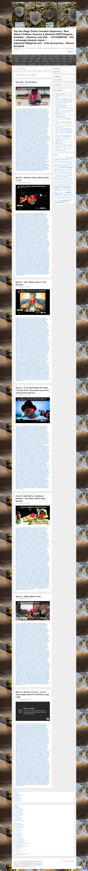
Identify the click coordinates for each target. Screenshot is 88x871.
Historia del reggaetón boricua (25, 142)
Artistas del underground (20, 112)
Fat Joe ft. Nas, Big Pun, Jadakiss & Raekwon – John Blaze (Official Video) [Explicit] (31, 498)
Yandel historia (41, 170)
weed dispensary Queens (63, 195)
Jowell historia (33, 143)
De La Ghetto (42, 134)
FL (15, 822)
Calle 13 (38, 126)
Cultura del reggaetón (34, 340)
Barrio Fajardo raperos (31, 118)
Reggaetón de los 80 (35, 162)
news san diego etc (19, 834)
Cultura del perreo (27, 128)
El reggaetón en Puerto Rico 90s (32, 139)
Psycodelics (64, 61)
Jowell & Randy (28, 143)
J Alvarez (36, 248)
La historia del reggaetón (37, 144)
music (20, 108)
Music (52, 61)
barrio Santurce (24, 124)
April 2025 (17, 797)
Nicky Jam (44, 147)
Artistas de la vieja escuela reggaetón (37, 214)
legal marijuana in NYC (63, 175)
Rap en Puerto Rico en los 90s (24, 153)
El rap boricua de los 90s (45, 138)
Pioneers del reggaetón (28, 149)
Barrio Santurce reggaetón (27, 125)
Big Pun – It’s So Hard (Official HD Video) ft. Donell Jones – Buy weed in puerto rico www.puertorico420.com (32, 390)
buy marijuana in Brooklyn (64, 162)
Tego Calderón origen (28, 168)
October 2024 (17, 800)
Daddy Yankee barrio (19, 133)
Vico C (21, 169)
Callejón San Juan (23, 127)
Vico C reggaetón (32, 169)
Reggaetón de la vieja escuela (25, 162)
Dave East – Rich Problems (26, 82)
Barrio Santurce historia (31, 124)
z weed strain (62, 201)
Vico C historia (25, 169)
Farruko (41, 139)
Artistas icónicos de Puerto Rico (43, 112)
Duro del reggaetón (31, 136)
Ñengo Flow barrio (31, 147)
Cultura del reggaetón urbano (39, 129)
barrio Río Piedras (34, 120)
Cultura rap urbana (31, 131)
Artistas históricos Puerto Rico (31, 112)
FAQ (49, 56)
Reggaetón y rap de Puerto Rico (37, 165)
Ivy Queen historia (43, 142)
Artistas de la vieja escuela (33, 108)
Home (16, 56)
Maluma (32, 146)
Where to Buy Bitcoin (57, 64)
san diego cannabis (19, 845)
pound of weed (18, 837)
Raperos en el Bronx (19, 158)
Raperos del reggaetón (44, 157)
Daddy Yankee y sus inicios (25, 134)
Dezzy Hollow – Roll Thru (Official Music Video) (64, 125)
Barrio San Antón (23, 122)
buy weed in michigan (19, 814)
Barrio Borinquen (36, 114)
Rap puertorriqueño (33, 153)
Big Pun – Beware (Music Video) (28, 596)
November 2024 (18, 798)
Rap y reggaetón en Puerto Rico (21, 155)
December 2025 (18, 794)
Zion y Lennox (20, 275)
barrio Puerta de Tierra (26, 120)
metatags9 (30, 61)
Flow (28, 140)
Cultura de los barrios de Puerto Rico (38, 338)
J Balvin (20, 143)
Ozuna (21, 148)
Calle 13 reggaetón (36, 337)
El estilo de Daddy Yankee (43, 136)
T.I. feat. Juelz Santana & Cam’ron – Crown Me (64, 142)
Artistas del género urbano (37, 215)
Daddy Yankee (46, 132)
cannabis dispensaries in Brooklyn (63, 170)
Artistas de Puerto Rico (24, 110)
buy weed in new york (63, 165)
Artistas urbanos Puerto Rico (42, 219)
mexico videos (18, 829)
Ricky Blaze (22, 270)
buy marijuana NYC (66, 164)
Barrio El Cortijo (41, 117)
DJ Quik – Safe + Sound (59, 101)
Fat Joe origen (24, 140)
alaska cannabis (18, 808)
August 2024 (17, 801)
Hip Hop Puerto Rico (40, 245)
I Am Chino (33, 142)
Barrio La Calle (43, 118)
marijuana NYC (58, 185)
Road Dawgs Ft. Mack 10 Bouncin (61, 95)
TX (15, 849)
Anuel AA (44, 213)
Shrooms (40, 64)
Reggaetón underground (26, 164)
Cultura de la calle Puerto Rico (37, 127)
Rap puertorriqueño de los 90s (41, 257)
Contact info (33, 56)
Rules (70, 61)
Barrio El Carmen (34, 117)
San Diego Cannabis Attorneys (21, 846)
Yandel (32, 170)
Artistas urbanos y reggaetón (23, 114)
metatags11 (17, 58)
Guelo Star (31, 140)
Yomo (17, 275)
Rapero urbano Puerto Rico (38, 259)
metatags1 (64, 56)
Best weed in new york (63, 158)
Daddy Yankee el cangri (28, 133)
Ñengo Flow (25, 147)
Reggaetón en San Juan (28, 163)
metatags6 (70, 58)
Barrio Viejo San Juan (46, 125)
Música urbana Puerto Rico (38, 251)
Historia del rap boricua (26, 141)
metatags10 (70, 56)
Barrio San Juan (29, 122)
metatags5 (64, 58)
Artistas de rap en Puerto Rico (34, 110)
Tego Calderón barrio (44, 167)
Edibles (44, 56)
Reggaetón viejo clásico (22, 269)
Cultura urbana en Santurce (36, 342)
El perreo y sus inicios (36, 138)
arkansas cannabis (18, 811)
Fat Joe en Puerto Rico (39, 244)
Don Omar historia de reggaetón (36, 241)
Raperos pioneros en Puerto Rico (36, 263)
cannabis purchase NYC (60, 173)
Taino (33, 167)
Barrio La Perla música (32, 119)
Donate (39, 56)
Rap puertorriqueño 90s (42, 153)
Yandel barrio (36, 170)
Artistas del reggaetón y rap (44, 111)
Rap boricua (38, 150)
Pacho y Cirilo (36, 148)
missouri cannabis (18, 830)
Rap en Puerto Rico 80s (35, 151)
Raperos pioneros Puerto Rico (30, 160)
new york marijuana (62, 188)
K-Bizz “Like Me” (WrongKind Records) (62, 112)
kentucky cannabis (18, 826)
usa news (17, 852)
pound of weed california (19, 838)
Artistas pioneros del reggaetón (21, 113)
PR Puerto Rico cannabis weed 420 (32, 213)
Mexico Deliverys (45, 61)
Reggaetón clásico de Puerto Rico (29, 161)
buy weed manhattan (63, 168)
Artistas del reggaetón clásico (32, 111)
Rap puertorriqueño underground (31, 154)
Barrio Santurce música (40, 124)
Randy (34, 150)
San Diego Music (18, 848)
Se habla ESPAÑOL (32, 64)
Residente (45, 165)
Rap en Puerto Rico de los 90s (36, 256)
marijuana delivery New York (59, 182)
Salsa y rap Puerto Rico (27, 167)
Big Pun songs (21, 337)
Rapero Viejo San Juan (27, 156)
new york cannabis (38, 147)
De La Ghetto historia (39, 240)
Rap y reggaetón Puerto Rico (33, 155)
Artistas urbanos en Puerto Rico (33, 113)
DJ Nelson (26, 135)
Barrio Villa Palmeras (19, 126)
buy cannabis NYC (63, 161)
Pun (45, 359)
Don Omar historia (35, 135)
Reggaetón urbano (34, 164)
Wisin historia (37, 169)
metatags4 (57, 58)
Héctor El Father (36, 140)
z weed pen (65, 200)
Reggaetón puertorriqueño (24, 268)
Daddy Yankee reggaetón (31, 344)
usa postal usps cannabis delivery (21, 853)
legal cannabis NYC (66, 175)
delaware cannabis (18, 818)
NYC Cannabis (58, 190)
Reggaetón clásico (19, 161)
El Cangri (37, 136)
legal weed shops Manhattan (63, 178)
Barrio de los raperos (40, 115)
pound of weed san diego (20, 842)
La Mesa (59, 175)
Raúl (37, 160)
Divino (22, 135)
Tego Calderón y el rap (20, 272)
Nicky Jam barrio (30, 252)
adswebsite (17, 807)
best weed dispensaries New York (60, 158)
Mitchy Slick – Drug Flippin (60, 110)
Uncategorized (18, 850)
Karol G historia (22, 144)
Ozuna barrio (25, 148)
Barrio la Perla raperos (41, 119)
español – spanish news (19, 820)
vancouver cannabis (19, 854)
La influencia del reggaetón (35, 250)
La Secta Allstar (23, 146)
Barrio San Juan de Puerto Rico (38, 122)
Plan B (43, 149)
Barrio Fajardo (24, 118)
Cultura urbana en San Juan (40, 131)
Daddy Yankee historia (37, 133)
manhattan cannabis (19, 827)
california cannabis (18, 815)
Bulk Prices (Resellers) (24, 56)
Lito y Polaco (28, 146)
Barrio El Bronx (28, 117)
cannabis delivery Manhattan (62, 169)
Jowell (23, 143)
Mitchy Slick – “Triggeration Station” (62, 108)
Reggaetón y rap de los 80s (26, 165)
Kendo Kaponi (27, 144)
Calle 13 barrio (42, 126)
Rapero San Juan (42, 155)
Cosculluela (29, 127)
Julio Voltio (39, 143)
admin (26, 84)
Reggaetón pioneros (37, 163)
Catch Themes (71, 861)
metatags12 (24, 58)
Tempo (18, 169)
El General (38, 242)
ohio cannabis (17, 835)
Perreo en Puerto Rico (20, 149)
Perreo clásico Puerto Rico (44, 148)
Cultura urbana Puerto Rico (28, 132)
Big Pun (38, 336)
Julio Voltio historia (44, 143)
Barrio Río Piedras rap (27, 121)
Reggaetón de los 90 (42, 162)
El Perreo (20, 138)
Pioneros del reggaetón (37, 149)
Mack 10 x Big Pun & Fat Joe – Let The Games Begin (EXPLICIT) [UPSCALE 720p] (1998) (32, 694)
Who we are (65, 64)
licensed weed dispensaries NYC (66, 181)
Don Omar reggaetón (23, 136)
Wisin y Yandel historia (23, 273)
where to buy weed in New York (63, 198)
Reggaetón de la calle (30, 265)
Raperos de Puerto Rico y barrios (34, 157)
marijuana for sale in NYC (67, 184)
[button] (84, 867)
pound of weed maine (19, 839)
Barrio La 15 (38, 118)
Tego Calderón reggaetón (37, 168)
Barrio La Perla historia (23, 119)
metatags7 (17, 61)
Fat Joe (45, 139)
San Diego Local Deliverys (20, 64)
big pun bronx (42, 336)
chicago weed (17, 816)
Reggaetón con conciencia (40, 161)
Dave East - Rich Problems (35, 134)
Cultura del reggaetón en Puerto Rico (26, 129)
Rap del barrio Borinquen (26, 151)
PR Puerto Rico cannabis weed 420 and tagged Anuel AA (32, 150)
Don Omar (30, 135)
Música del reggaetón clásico (39, 146)
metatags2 (31, 58)
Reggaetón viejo (41, 164)
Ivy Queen (37, 142)
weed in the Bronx (62, 197)
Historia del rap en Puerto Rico (36, 141)
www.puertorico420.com (25, 170)
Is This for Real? (56, 56)
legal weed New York (65, 178)
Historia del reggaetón (36, 247)
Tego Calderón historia (20, 168)
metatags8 (23, 61)
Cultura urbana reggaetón (38, 132)
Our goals (58, 61)
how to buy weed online (19, 824)
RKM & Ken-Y (20, 167)
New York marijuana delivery (65, 189)
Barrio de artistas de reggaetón (29, 115)
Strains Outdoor (47, 64)
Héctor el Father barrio (44, 140)
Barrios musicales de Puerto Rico (30, 126)
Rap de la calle (43, 150)
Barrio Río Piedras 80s (42, 120)
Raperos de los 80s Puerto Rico (21, 157)
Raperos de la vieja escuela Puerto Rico (39, 156)
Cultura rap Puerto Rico (22, 131)
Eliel (39, 139)
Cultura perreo (34, 341)
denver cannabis (18, 819)
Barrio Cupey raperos (20, 115)
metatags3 (44, 58)
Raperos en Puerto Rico (28, 158)
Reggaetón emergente (20, 163)
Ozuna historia (30, 148)
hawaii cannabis (18, 823)
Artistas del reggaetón (23, 111)
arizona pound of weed (19, 809)
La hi (31, 144)
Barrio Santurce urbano (37, 125)
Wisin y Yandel (43, 169)
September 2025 (18, 795)
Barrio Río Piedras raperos (37, 121)
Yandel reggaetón (45, 273)
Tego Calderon (37, 167)
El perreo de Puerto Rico (27, 138)
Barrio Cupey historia (44, 114)
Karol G (17, 144)
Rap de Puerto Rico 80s (41, 255)
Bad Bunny (31, 114)
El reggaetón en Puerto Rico (21, 139)
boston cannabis (18, 812)
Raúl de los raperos (42, 160)
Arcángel (26, 108)
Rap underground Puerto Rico (43, 154)
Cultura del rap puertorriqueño (36, 128)
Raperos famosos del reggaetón (39, 158)
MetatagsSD (37, 61)
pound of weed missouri (19, 841)
